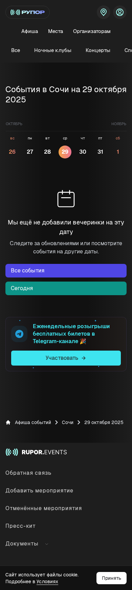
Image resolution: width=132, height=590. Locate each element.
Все (15, 50)
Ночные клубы (52, 50)
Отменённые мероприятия (43, 508)
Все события (27, 270)
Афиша (29, 31)
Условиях (47, 581)
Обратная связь (28, 472)
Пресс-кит (20, 525)
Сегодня (22, 288)
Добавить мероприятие (39, 490)
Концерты (98, 50)
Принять (111, 578)
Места (55, 31)
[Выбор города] (103, 12)
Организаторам (92, 31)
